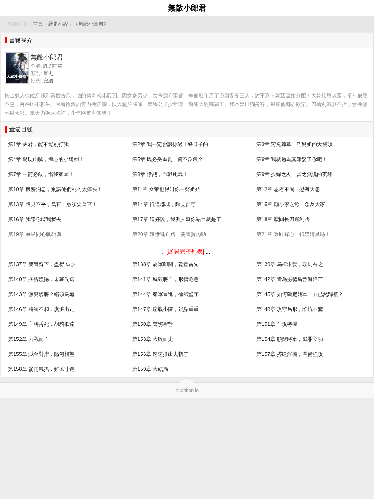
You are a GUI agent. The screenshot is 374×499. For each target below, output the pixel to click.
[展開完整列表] (185, 251)
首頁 (38, 24)
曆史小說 (58, 24)
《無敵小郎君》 (91, 24)
